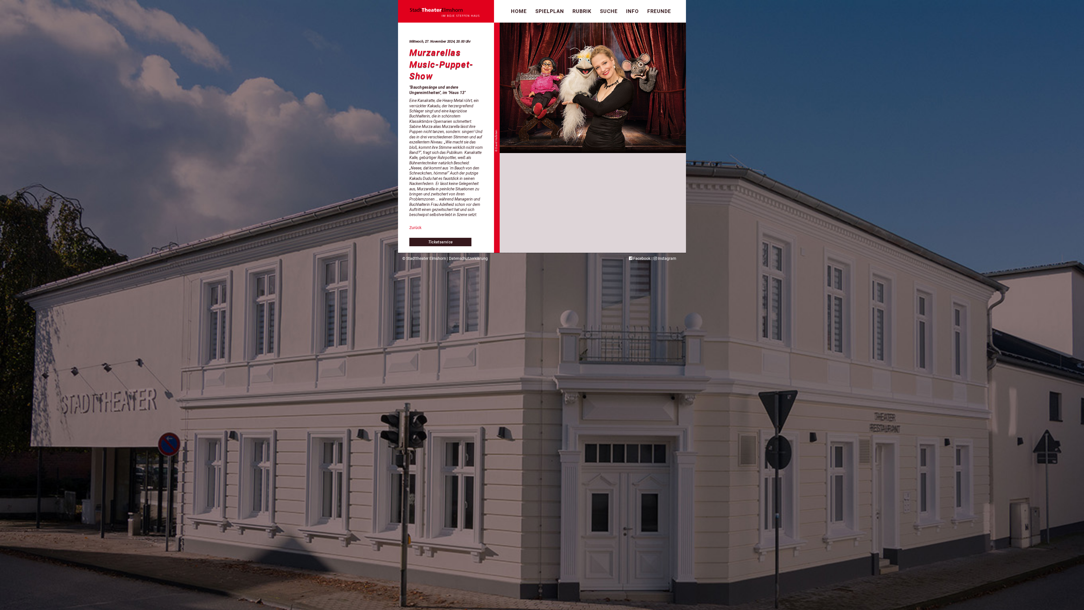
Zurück (415, 227)
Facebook (641, 258)
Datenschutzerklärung (468, 258)
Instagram (666, 258)
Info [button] (632, 11)
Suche (609, 11)
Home (519, 11)
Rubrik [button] (581, 11)
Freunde (659, 11)
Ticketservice (440, 242)
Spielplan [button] (549, 11)
